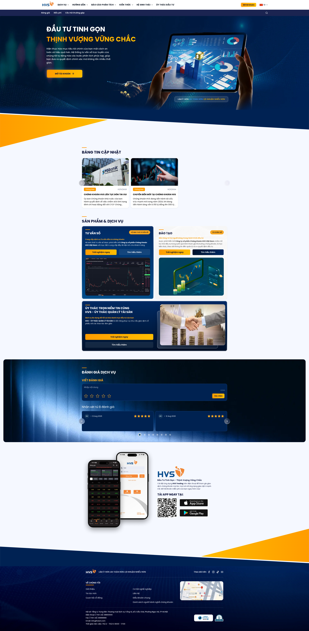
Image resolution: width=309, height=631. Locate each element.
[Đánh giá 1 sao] (86, 396)
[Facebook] (209, 572)
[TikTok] (217, 572)
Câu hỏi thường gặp (75, 12)
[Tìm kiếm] (266, 13)
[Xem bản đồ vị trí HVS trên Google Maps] (201, 590)
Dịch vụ (62, 4)
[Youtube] (222, 572)
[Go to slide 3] (149, 435)
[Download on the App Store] (194, 502)
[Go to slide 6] (161, 435)
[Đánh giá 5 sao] (109, 396)
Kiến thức (125, 4)
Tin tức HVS (91, 593)
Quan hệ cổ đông (94, 597)
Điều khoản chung (141, 597)
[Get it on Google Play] (194, 513)
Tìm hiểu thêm (134, 252)
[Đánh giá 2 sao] (92, 396)
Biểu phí (57, 12)
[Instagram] (213, 572)
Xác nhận (218, 396)
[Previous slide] (82, 183)
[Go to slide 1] (139, 434)
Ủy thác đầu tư (165, 4)
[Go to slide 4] (153, 435)
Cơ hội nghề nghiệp (142, 589)
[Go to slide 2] (145, 435)
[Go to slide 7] (166, 435)
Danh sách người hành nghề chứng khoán (153, 602)
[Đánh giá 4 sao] (103, 396)
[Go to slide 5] (157, 435)
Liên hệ (136, 593)
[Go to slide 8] (170, 435)
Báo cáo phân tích (102, 4)
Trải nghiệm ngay (101, 252)
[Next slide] (227, 183)
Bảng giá (45, 12)
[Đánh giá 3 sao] (98, 396)
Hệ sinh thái (143, 4)
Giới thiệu (90, 589)
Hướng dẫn (78, 4)
